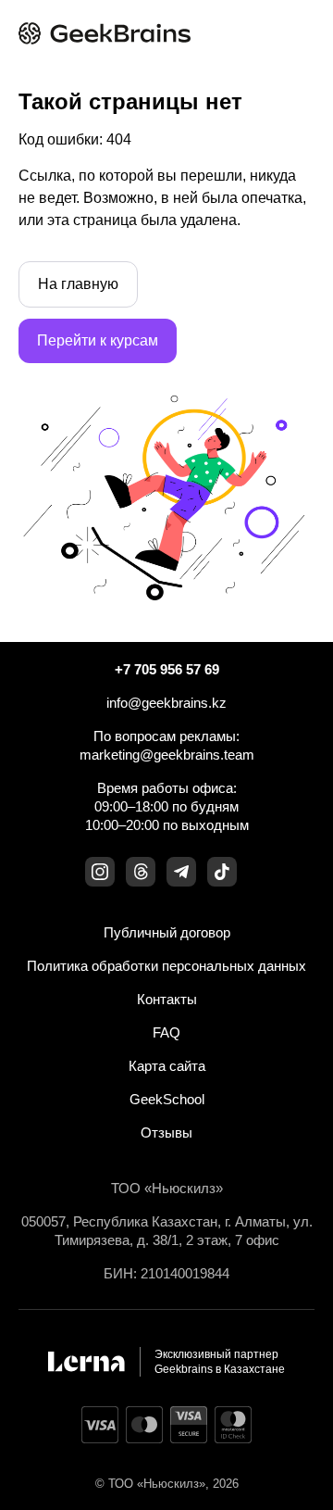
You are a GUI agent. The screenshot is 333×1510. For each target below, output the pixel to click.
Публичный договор (167, 932)
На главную (78, 284)
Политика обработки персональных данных (166, 966)
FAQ (166, 1032)
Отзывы (166, 1132)
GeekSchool (167, 1099)
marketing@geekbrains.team (167, 754)
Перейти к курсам (97, 340)
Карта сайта (167, 1066)
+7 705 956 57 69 (167, 669)
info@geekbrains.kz (166, 703)
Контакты (167, 999)
